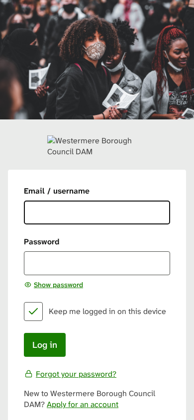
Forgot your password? (76, 374)
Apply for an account (82, 404)
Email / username (57, 191)
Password (41, 241)
